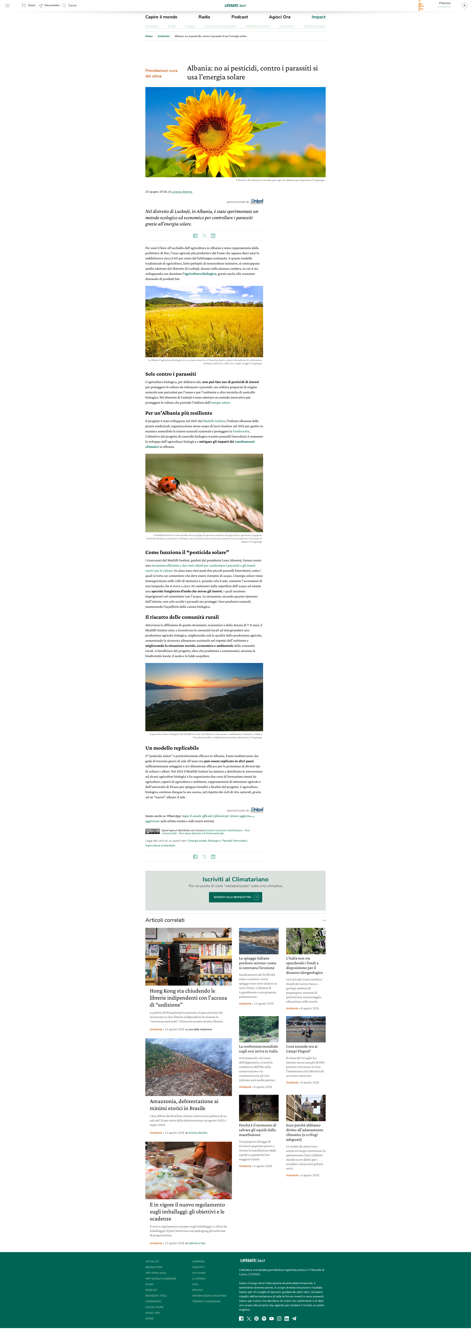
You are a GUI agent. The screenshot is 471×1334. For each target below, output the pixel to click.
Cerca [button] (72, 5)
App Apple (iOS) (155, 1273)
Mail (195, 1284)
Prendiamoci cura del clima (161, 73)
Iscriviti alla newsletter (232, 897)
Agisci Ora (280, 17)
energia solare (220, 402)
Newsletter (52, 5)
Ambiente (151, 26)
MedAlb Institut (214, 421)
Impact (319, 17)
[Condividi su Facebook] (195, 236)
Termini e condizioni (206, 1301)
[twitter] (249, 1318)
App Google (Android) (160, 1278)
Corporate (153, 1301)
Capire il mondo (161, 17)
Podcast (239, 17)
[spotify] (264, 1318)
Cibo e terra (286, 26)
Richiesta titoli (156, 1296)
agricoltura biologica (200, 274)
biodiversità (241, 431)
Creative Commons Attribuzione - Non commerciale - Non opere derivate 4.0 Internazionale (206, 832)
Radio (204, 17)
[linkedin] (286, 1318)
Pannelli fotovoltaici (234, 841)
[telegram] (294, 1318)
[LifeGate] (235, 5)
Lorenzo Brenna (181, 192)
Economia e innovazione (220, 26)
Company (198, 1261)
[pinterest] (256, 1318)
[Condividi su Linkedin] (213, 236)
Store (31, 5)
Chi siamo (199, 1273)
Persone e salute (315, 26)
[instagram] (279, 1318)
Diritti (171, 26)
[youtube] (271, 1318)
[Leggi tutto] (323, 920)
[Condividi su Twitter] (204, 236)
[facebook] (241, 1318)
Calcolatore (154, 1307)
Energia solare (197, 841)
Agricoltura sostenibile (160, 846)
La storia (199, 1278)
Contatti (198, 1267)
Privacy (197, 1290)
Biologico (214, 841)
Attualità (152, 1261)
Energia (190, 26)
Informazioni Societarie (209, 1296)
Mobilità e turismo (258, 26)
